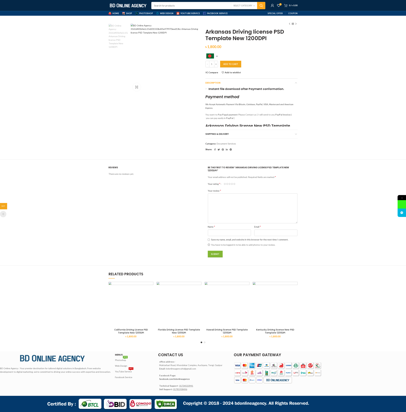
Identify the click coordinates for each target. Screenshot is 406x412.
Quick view (151, 294)
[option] (118, 36)
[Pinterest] (223, 149)
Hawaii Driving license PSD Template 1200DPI (227, 331)
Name (211, 226)
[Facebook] (215, 149)
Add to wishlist (233, 72)
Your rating (214, 183)
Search (261, 5)
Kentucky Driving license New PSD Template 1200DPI (275, 331)
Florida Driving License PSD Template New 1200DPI (179, 331)
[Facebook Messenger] (402, 213)
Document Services (226, 143)
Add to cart (230, 64)
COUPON (293, 13)
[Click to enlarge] (137, 87)
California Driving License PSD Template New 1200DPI (131, 331)
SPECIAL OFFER (275, 13)
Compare (213, 72)
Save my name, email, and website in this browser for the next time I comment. (249, 239)
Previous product (289, 23)
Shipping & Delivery (217, 134)
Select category (242, 5)
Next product (296, 23)
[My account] (272, 5)
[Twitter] (219, 149)
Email (257, 226)
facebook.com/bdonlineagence (174, 379)
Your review (214, 190)
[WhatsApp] (402, 204)
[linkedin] (227, 149)
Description (212, 82)
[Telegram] (231, 149)
